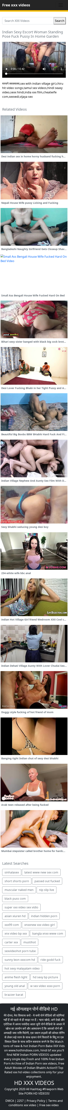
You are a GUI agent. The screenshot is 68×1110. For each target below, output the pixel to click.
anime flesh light (16, 977)
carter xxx (11, 942)
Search (59, 21)
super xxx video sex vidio (21, 907)
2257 (20, 1101)
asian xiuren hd (15, 916)
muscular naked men (19, 890)
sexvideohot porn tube (20, 951)
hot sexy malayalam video (22, 968)
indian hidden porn (44, 916)
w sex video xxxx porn (45, 986)
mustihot (29, 942)
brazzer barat (14, 995)
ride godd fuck (50, 960)
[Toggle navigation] (61, 5)
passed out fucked (47, 881)
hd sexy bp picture (45, 977)
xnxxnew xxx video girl (39, 925)
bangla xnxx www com (47, 933)
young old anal (15, 986)
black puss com (15, 899)
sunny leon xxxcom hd (20, 960)
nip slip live (46, 890)
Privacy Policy (36, 1101)
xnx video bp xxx (16, 933)
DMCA (9, 1101)
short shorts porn (17, 881)
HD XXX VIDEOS (34, 1083)
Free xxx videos (16, 5)
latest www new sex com (41, 872)
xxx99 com (12, 925)
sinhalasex (12, 872)
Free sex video (49, 1105)
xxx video (30, 1105)
